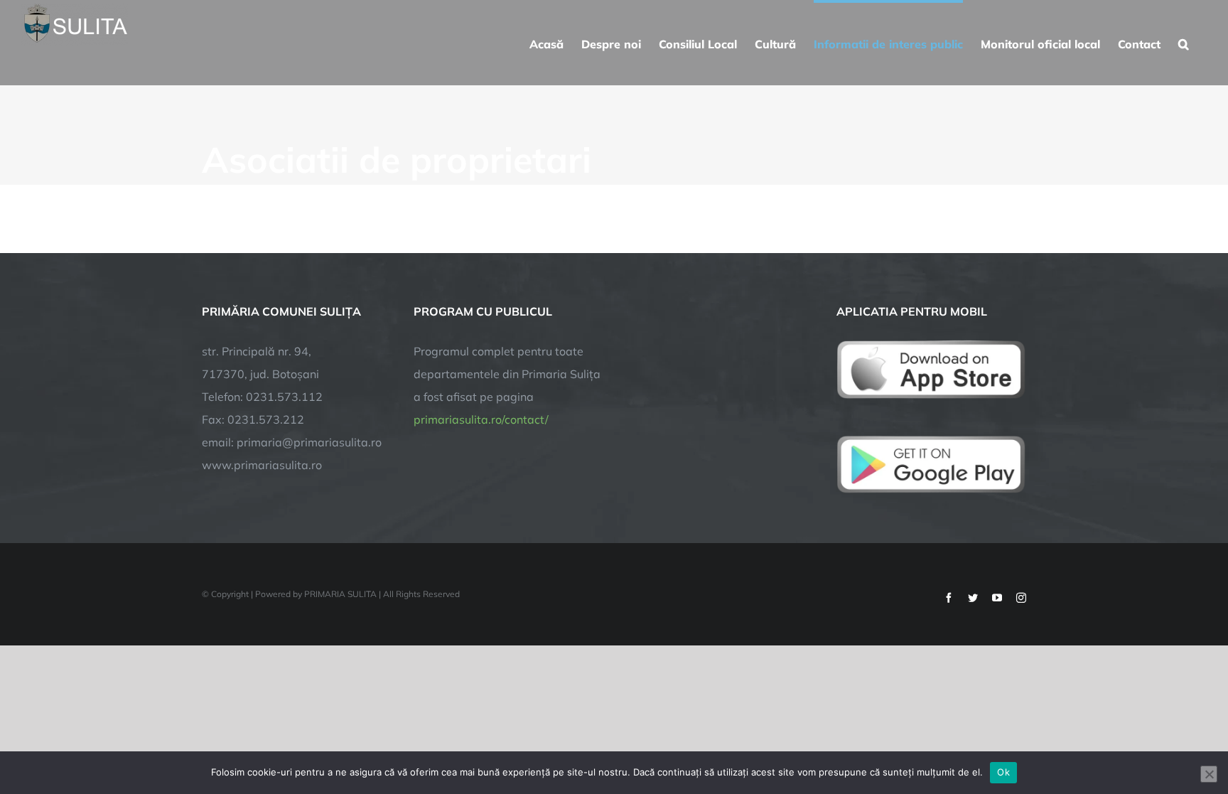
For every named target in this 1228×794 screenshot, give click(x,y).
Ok (1003, 772)
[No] (1208, 774)
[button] (1183, 42)
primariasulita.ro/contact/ (481, 419)
